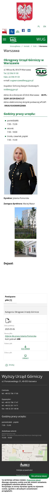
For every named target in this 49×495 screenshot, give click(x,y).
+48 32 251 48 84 (11, 409)
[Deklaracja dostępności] (24, 465)
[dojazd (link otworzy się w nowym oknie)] (24, 452)
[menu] (4, 39)
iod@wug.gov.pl (11, 89)
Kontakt (26, 46)
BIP (4, 31)
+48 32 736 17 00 (11, 393)
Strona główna (15, 46)
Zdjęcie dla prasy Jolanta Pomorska (20, 336)
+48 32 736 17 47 (11, 402)
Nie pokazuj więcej (39, 476)
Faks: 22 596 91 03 (12, 77)
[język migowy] (12, 31)
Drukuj (11, 365)
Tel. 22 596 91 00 (11, 73)
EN (44, 26)
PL (39, 26)
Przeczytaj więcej (34, 480)
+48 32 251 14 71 (11, 405)
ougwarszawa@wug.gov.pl (21, 80)
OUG (34, 46)
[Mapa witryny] (17, 31)
